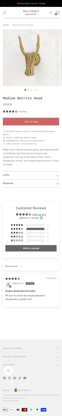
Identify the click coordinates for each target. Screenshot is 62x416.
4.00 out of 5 (39, 214)
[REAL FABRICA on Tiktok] (20, 378)
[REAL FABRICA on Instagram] (10, 378)
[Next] (57, 3)
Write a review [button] (31, 248)
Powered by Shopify (11, 401)
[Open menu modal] (4, 12)
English (6, 390)
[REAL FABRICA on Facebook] (5, 378)
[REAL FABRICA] (31, 12)
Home (6, 25)
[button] (50, 12)
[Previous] (4, 3)
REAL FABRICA (24, 395)
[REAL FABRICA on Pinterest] (15, 378)
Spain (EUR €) (24, 390)
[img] (12, 278)
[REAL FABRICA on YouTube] (25, 378)
